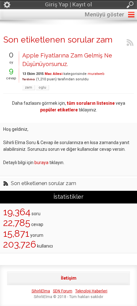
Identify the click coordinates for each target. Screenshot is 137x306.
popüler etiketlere (59, 109)
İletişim (68, 278)
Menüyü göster (104, 14)
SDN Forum (62, 291)
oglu (42, 87)
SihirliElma (41, 291)
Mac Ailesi (53, 74)
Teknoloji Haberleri (91, 291)
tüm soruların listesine (91, 103)
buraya (41, 162)
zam (28, 87)
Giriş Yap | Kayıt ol (68, 4)
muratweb (96, 74)
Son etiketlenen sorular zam (43, 183)
